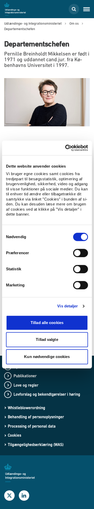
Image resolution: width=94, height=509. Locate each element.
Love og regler (26, 385)
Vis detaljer (67, 306)
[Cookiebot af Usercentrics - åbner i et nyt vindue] (66, 148)
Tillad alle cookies (47, 322)
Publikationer (25, 376)
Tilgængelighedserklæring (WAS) (35, 444)
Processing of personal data (32, 426)
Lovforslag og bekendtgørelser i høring (47, 394)
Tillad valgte (47, 339)
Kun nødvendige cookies (47, 356)
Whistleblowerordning (26, 407)
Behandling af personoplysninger (36, 417)
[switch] (80, 253)
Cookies (14, 435)
